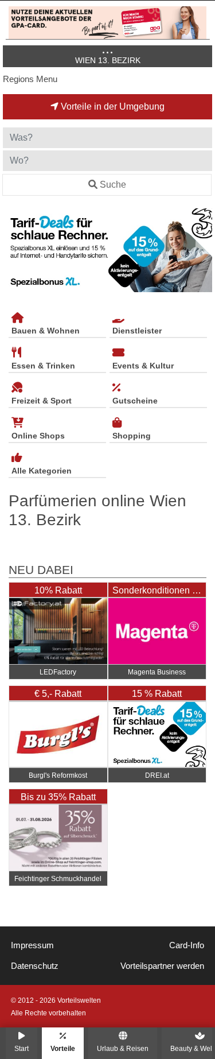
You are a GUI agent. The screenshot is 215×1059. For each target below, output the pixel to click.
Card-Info (186, 945)
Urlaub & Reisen (122, 1048)
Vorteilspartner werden (162, 966)
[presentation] (13, 250)
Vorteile (62, 1048)
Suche (113, 184)
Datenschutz (34, 966)
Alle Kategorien (41, 470)
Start (21, 1048)
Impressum (32, 945)
